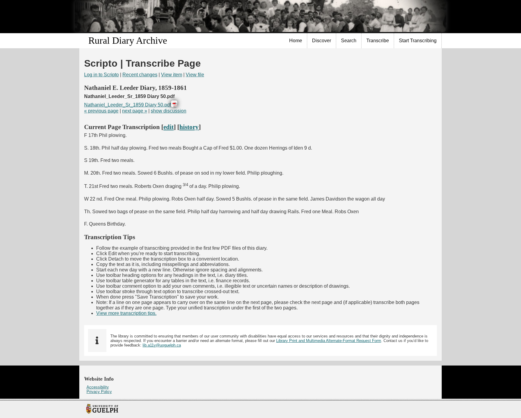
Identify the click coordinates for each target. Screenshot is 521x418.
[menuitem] (295, 40)
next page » (134, 110)
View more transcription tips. (126, 313)
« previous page (101, 110)
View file (195, 74)
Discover (321, 40)
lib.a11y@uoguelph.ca (162, 345)
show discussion (168, 110)
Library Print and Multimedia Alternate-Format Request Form (328, 340)
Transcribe (377, 40)
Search (348, 40)
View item (171, 74)
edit (168, 126)
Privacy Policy (99, 391)
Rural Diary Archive (127, 40)
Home (295, 40)
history (189, 126)
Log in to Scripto (101, 74)
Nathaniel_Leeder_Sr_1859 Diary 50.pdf (127, 104)
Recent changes (139, 74)
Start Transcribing (418, 40)
